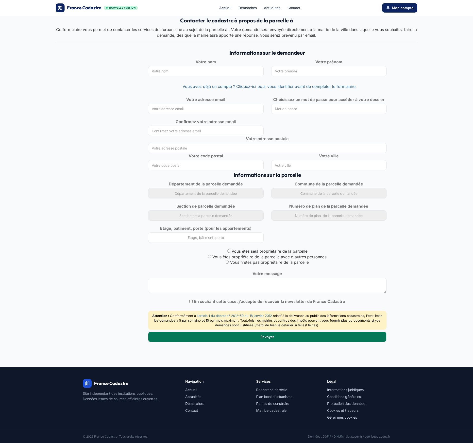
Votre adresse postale (267, 138)
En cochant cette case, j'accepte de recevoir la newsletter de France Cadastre (269, 301)
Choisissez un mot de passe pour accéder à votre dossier (329, 99)
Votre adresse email (205, 99)
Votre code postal (206, 155)
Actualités (272, 8)
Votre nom (206, 61)
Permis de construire (272, 403)
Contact (293, 8)
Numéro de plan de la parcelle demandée (328, 206)
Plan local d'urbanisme (274, 396)
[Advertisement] (98, 86)
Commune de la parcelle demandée (329, 183)
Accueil (225, 8)
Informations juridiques (345, 390)
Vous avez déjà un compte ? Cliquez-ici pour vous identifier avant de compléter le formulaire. (270, 86)
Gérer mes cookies (342, 417)
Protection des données (346, 403)
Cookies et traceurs (342, 410)
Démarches (247, 8)
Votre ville (329, 155)
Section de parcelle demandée (205, 206)
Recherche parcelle (271, 390)
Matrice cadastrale (271, 410)
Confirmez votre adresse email (206, 121)
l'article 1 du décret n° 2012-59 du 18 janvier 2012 (234, 316)
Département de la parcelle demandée (206, 183)
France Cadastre (101, 8)
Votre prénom (328, 61)
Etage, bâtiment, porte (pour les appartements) (206, 228)
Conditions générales (344, 396)
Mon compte (402, 8)
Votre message (267, 273)
